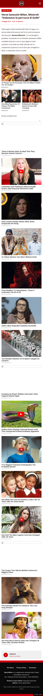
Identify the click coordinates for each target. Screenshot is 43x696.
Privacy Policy (21, 667)
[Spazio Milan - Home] (21, 3)
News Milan (6, 10)
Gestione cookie (38, 694)
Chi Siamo (10, 667)
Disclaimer (32, 667)
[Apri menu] (40, 3)
